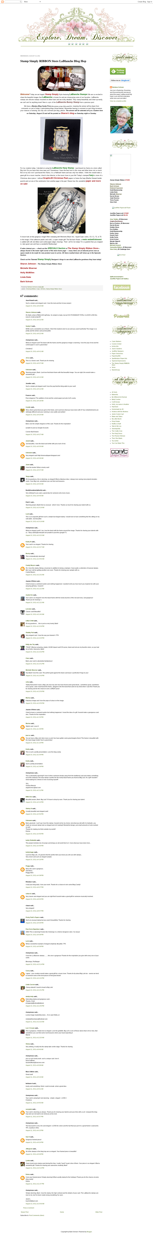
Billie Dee (29, 797)
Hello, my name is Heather (120, 404)
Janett (28, 441)
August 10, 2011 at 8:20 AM (34, 306)
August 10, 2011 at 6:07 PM (34, 887)
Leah (27, 514)
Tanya (28, 476)
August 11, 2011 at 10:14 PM (35, 1168)
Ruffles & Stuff (116, 424)
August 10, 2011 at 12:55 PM (35, 703)
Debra (28, 1174)
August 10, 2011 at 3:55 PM (34, 834)
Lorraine (28, 609)
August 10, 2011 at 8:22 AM (34, 320)
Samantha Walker (116, 247)
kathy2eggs (30, 852)
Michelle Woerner (32, 670)
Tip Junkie (115, 441)
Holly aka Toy (30, 644)
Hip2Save (115, 407)
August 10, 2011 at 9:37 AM (34, 470)
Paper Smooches (117, 353)
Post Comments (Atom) (36, 1215)
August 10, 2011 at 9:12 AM (34, 377)
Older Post (98, 1212)
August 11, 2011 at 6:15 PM (34, 1130)
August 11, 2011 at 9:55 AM (34, 1103)
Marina (28, 723)
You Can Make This (118, 443)
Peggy (28, 866)
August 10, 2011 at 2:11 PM (34, 790)
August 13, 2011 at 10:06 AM (35, 1204)
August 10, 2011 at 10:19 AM (35, 507)
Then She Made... (117, 438)
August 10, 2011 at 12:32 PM (35, 652)
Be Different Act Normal (119, 397)
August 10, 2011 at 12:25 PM (35, 638)
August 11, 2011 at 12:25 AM (35, 1037)
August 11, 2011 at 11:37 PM (35, 1184)
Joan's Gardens (117, 349)
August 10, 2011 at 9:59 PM (34, 946)
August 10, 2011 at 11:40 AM (35, 614)
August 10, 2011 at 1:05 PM (34, 729)
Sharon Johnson (31, 312)
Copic (38, 289)
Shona (28, 1044)
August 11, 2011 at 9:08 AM (34, 1065)
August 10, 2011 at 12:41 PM (35, 664)
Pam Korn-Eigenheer (33, 929)
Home (62, 1212)
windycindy (29, 996)
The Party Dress (117, 433)
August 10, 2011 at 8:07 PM (34, 911)
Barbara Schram (32, 287)
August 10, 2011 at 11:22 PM (35, 978)
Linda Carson (30, 984)
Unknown (29, 370)
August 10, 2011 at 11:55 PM (35, 1006)
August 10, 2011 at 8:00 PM (34, 899)
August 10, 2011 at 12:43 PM (35, 675)
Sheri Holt (113, 249)
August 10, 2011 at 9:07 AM (34, 363)
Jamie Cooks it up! (118, 414)
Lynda (28, 1160)
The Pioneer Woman (118, 436)
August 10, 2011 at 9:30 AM (34, 446)
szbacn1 (28, 893)
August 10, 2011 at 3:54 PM (34, 814)
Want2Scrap (116, 370)
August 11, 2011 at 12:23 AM (35, 1022)
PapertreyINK (116, 356)
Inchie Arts (115, 346)
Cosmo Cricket (116, 344)
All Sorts (114, 392)
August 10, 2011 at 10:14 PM (35, 964)
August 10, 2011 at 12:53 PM (35, 691)
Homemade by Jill (117, 409)
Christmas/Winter (31, 289)
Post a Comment (28, 1208)
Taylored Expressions (119, 361)
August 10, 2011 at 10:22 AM (35, 535)
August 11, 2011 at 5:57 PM (34, 1116)
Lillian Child (29, 621)
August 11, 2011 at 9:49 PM (34, 1154)
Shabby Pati (30, 632)
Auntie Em (29, 595)
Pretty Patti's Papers (33, 917)
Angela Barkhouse (116, 221)
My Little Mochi (116, 419)
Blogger (89, 1232)
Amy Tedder (114, 219)
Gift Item (43, 289)
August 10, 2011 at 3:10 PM (34, 802)
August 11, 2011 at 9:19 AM (34, 1077)
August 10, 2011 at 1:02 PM (34, 717)
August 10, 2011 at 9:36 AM (34, 458)
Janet (28, 464)
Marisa (28, 698)
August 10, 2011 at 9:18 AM (34, 401)
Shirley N (29, 808)
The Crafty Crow (117, 431)
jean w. (28, 735)
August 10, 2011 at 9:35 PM (34, 923)
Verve (113, 367)
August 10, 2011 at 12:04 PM (35, 626)
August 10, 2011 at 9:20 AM (34, 415)
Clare (27, 658)
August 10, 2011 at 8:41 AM (34, 351)
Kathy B (28, 542)
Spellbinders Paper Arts (119, 358)
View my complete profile (118, 101)
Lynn (27, 941)
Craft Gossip (116, 402)
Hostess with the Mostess (120, 411)
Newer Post (24, 1212)
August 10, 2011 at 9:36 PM (34, 934)
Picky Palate (116, 421)
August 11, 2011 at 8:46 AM (34, 1049)
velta (27, 682)
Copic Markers (116, 341)
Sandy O (28, 326)
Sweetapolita (116, 428)
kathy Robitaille (31, 840)
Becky (28, 553)
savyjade (29, 1109)
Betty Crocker (116, 399)
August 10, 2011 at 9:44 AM (34, 484)
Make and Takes (117, 416)
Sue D (28, 1137)
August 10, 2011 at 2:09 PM (34, 766)
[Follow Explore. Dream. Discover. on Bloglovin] (120, 81)
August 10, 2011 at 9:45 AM (34, 496)
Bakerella (115, 394)
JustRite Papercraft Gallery (119, 279)
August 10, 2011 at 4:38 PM (34, 875)
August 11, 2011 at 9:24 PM (34, 1142)
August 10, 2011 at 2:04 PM (34, 755)
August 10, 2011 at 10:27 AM (35, 547)
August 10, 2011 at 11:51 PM (35, 990)
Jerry (27, 358)
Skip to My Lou (116, 426)
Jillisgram (29, 1149)
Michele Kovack (115, 245)
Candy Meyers (31, 565)
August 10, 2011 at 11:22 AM (35, 589)
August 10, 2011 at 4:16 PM (34, 859)
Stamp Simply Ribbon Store (54, 289)
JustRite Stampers (118, 351)
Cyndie (28, 407)
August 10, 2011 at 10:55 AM (35, 559)
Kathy (28, 749)
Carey (28, 971)
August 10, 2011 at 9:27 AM (34, 434)
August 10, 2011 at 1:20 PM (34, 743)
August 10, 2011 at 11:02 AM (35, 575)
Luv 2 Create (30, 1028)
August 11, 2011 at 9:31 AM (34, 1089)
